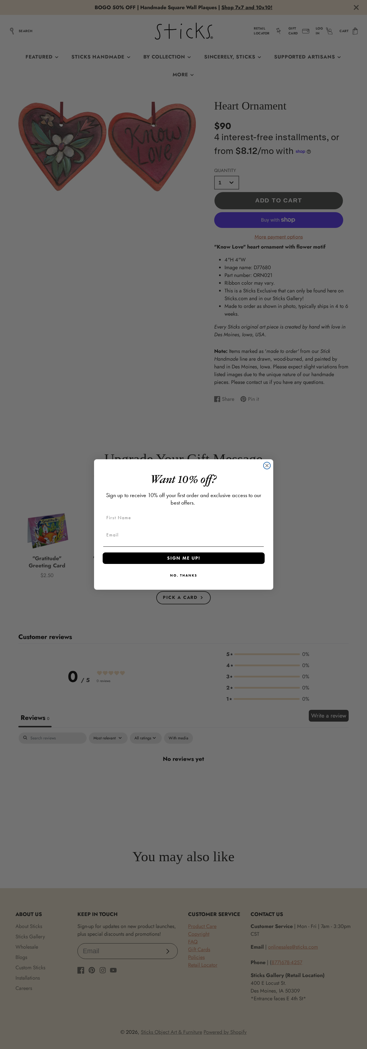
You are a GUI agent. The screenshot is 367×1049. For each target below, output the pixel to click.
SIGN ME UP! (183, 558)
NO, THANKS (183, 575)
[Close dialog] (266, 465)
